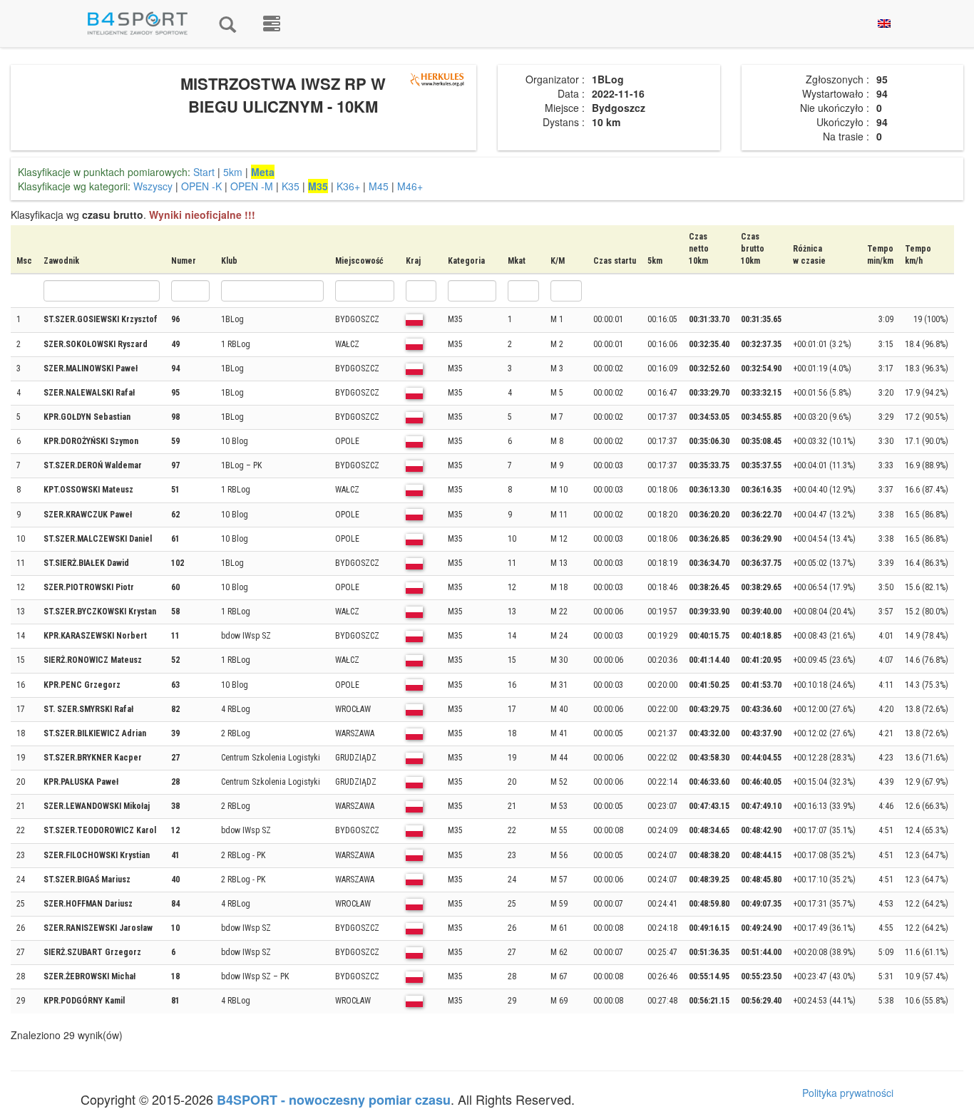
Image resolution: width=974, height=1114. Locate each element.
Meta (263, 172)
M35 (318, 186)
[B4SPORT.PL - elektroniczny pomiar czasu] (271, 23)
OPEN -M (251, 186)
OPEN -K (201, 186)
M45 (379, 186)
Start (204, 172)
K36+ (348, 186)
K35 (290, 186)
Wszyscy (153, 186)
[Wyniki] (227, 23)
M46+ (410, 186)
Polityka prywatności (847, 1092)
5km (232, 172)
